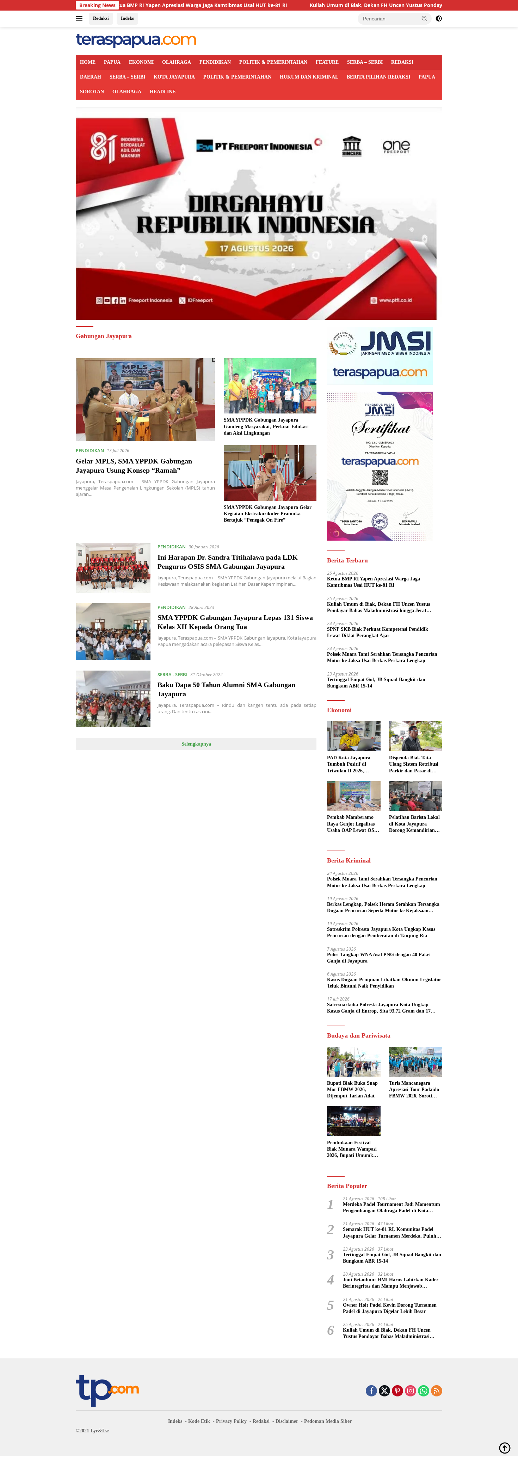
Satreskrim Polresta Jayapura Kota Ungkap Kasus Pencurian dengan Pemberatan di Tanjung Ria (381, 932)
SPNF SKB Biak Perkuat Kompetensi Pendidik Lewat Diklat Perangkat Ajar (377, 632)
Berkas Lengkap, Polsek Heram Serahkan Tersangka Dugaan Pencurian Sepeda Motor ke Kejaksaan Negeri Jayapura (383, 908)
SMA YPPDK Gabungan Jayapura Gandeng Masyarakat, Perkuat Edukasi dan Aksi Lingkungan (266, 426)
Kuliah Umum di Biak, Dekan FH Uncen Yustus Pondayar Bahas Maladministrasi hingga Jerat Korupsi (374, 5)
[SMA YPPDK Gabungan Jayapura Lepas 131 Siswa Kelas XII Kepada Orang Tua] (113, 631)
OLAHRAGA (176, 62)
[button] (425, 18)
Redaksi (101, 18)
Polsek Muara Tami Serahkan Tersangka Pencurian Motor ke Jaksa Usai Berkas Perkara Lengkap (382, 657)
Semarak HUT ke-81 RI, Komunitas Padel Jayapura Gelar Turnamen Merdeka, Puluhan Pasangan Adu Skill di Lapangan (392, 1233)
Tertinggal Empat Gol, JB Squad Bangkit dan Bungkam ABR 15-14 (376, 683)
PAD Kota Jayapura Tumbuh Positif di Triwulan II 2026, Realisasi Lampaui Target (348, 764)
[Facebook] (371, 1391)
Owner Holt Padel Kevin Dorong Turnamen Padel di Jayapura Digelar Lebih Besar (390, 1308)
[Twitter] (384, 1391)
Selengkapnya (196, 744)
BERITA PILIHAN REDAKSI (378, 77)
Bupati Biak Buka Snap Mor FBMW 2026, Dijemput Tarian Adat (352, 1089)
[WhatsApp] (423, 1391)
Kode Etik (199, 1421)
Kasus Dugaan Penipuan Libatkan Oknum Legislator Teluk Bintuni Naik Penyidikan (384, 983)
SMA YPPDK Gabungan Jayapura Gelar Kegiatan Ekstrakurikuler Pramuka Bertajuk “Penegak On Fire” (268, 514)
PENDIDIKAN (215, 62)
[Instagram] (410, 1391)
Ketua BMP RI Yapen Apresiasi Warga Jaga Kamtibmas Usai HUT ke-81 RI (141, 5)
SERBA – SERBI (365, 62)
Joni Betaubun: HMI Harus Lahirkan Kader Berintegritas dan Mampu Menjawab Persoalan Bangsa (390, 1283)
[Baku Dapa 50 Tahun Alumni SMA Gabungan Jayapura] (113, 699)
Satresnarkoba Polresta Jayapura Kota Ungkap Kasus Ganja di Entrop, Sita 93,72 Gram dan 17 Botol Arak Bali (379, 1008)
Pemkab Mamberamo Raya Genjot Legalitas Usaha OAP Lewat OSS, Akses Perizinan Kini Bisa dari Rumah (352, 824)
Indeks (127, 18)
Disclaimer (287, 1421)
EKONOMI (141, 62)
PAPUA (112, 62)
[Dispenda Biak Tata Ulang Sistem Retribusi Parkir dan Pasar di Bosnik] (415, 736)
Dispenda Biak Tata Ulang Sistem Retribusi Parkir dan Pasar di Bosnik (413, 764)
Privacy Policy (231, 1421)
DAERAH (90, 77)
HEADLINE (162, 91)
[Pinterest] (397, 1391)
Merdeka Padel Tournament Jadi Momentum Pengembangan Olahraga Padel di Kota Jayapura (391, 1208)
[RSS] (436, 1391)
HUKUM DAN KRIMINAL (309, 77)
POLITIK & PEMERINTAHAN (273, 62)
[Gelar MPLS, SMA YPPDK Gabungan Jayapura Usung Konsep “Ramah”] (145, 400)
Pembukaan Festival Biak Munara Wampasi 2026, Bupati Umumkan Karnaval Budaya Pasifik (352, 1149)
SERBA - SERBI (172, 674)
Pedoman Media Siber (328, 1421)
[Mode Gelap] (438, 19)
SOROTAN (92, 91)
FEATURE (327, 62)
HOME (87, 62)
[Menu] (80, 19)
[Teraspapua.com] (136, 40)
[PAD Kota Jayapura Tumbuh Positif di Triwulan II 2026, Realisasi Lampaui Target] (353, 736)
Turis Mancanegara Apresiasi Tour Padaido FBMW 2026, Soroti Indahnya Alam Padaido (415, 1090)
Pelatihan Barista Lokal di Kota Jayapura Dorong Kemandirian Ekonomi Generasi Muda (414, 824)
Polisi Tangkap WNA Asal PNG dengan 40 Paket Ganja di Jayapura (379, 958)
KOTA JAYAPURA (174, 77)
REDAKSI (402, 62)
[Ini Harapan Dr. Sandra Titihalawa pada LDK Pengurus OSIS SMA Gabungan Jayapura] (113, 567)
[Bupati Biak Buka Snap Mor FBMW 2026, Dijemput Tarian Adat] (353, 1062)
